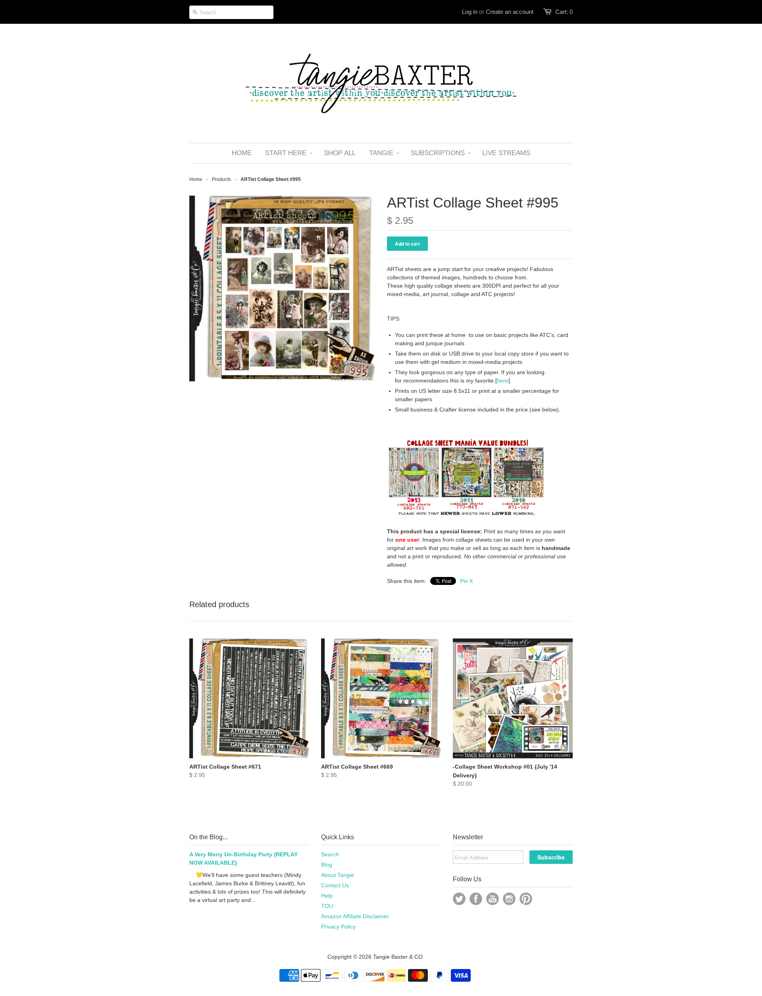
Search (330, 854)
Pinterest (526, 898)
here (502, 380)
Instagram (509, 898)
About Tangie (337, 875)
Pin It (466, 581)
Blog (326, 864)
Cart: (564, 11)
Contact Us (335, 885)
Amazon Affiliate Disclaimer (355, 916)
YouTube (492, 898)
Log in (469, 11)
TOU (327, 906)
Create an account (509, 11)
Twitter (459, 898)
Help (327, 895)
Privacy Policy (338, 926)
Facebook (476, 898)
